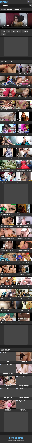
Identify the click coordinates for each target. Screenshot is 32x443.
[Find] (30, 5)
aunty (4, 34)
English (29, 1)
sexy (9, 31)
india (19, 31)
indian (14, 31)
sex (4, 31)
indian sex (26, 31)
